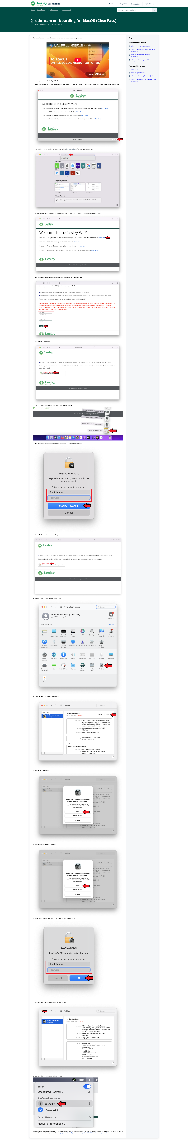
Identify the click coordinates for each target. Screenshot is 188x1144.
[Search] (154, 10)
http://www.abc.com (71, 149)
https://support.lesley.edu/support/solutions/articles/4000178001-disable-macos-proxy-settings (84, 1133)
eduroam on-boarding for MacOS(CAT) (142, 76)
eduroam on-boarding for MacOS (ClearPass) (140, 55)
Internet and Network (57, 10)
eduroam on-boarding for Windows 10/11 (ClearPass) (143, 50)
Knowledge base (122, 4)
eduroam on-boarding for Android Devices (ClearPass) (143, 80)
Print (133, 38)
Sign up (151, 4)
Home (111, 4)
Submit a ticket (136, 4)
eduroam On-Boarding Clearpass (140, 46)
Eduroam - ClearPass (69, 10)
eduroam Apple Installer (138, 73)
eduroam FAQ (135, 69)
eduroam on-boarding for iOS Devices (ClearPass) (142, 61)
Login (146, 4)
